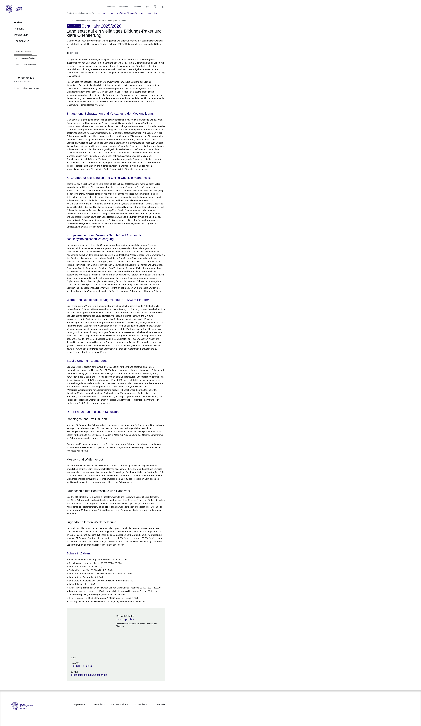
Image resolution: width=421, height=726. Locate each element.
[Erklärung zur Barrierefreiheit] (163, 6)
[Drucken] (99, 53)
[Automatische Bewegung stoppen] (15, 77)
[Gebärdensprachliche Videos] (155, 6)
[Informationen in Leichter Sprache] (147, 6)
